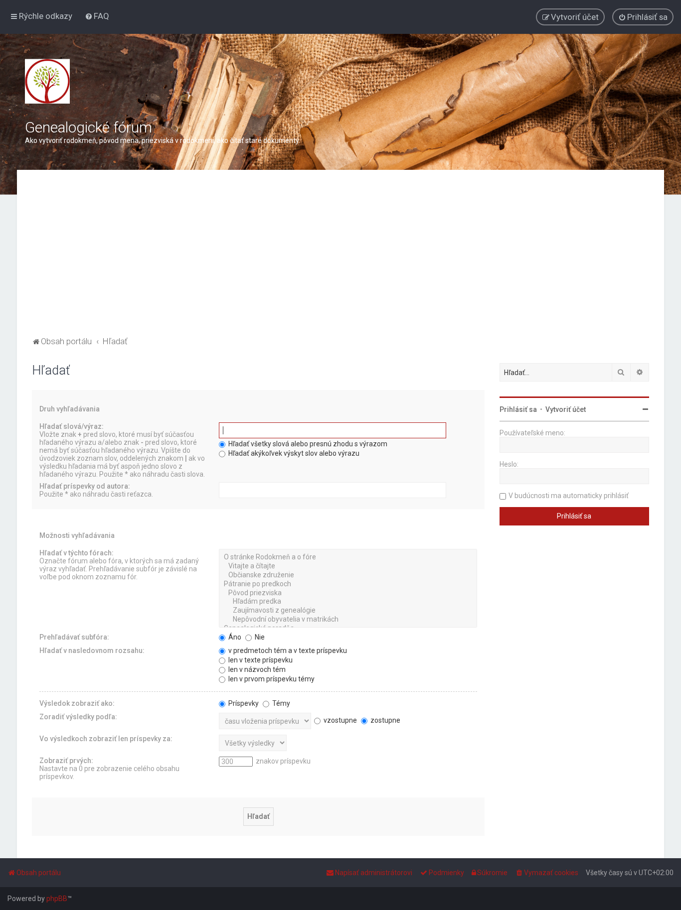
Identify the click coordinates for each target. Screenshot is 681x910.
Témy (280, 703)
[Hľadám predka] (348, 601)
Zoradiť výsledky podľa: (78, 717)
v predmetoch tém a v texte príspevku (287, 650)
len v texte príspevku (260, 660)
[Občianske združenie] (348, 575)
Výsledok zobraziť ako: (77, 703)
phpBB (56, 899)
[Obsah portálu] (47, 81)
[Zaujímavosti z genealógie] (348, 610)
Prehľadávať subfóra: (74, 637)
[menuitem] (97, 15)
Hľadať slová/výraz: (71, 426)
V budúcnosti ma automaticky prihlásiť (569, 496)
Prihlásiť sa (518, 409)
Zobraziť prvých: (66, 761)
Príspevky (243, 703)
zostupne (384, 720)
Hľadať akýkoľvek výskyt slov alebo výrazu (293, 453)
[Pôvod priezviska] (348, 593)
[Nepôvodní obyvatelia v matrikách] (348, 619)
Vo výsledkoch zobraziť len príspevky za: (105, 739)
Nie (259, 637)
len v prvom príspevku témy (271, 679)
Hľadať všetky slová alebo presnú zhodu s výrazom (307, 444)
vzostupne (339, 720)
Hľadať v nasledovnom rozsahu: (92, 650)
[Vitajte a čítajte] (348, 566)
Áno (234, 637)
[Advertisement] (340, 259)
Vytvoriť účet (565, 409)
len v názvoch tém (256, 669)
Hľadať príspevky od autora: (84, 486)
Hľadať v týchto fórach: (76, 553)
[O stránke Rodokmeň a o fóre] (348, 557)
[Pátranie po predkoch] (348, 584)
